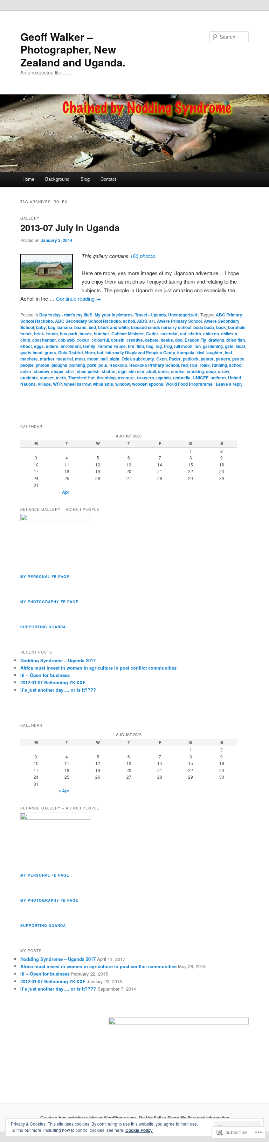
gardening (213, 346)
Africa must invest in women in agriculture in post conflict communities (98, 667)
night (114, 359)
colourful (100, 340)
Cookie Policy (139, 1130)
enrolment (71, 346)
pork (91, 365)
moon (92, 359)
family (89, 346)
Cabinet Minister (127, 333)
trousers (145, 377)
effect (26, 346)
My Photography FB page (49, 601)
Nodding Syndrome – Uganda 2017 (58, 660)
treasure (126, 377)
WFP (57, 384)
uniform (218, 377)
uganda (163, 377)
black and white (113, 327)
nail (104, 359)
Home (28, 179)
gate (229, 346)
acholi (129, 321)
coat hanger (44, 340)
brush (52, 333)
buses (86, 333)
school (235, 365)
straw (223, 371)
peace (238, 359)
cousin (117, 340)
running (219, 365)
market (47, 359)
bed (92, 327)
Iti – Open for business (45, 675)
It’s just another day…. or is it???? (58, 689)
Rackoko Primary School (154, 365)
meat (80, 359)
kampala (185, 352)
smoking (195, 371)
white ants (103, 384)
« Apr (63, 492)
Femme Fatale (111, 346)
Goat (240, 346)
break (26, 333)
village (44, 384)
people (27, 365)
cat (183, 333)
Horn (90, 352)
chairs (194, 333)
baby (41, 327)
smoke (178, 371)
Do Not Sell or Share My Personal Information (184, 1117)
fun (197, 346)
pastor (207, 359)
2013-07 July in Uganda (69, 227)
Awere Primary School (179, 321)
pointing (77, 365)
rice (194, 365)
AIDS (142, 321)
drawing (216, 340)
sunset (47, 377)
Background (57, 179)
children (229, 333)
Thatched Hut (81, 377)
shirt (70, 371)
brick (39, 333)
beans (80, 327)
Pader (175, 359)
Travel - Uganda (150, 315)
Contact (108, 179)
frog (168, 346)
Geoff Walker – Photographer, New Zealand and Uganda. (72, 49)
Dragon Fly (195, 340)
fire (131, 346)
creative (134, 340)
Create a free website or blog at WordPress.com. (88, 1117)
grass (50, 352)
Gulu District (70, 352)
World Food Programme (189, 384)
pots (102, 365)
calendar (169, 333)
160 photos (142, 255)
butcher (101, 333)
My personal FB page (44, 576)
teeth (61, 377)
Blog (85, 179)
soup (211, 371)
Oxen (161, 359)
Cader (152, 333)
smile (163, 371)
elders (52, 346)
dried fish (235, 340)
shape (57, 371)
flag (149, 346)
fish (140, 346)
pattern (223, 359)
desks (167, 340)
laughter (214, 352)
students (29, 377)
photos (42, 365)
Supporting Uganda (43, 626)
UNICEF (200, 377)
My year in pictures (114, 315)
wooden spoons (147, 384)
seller (26, 371)
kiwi (200, 352)
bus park (68, 333)
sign (122, 371)
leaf (228, 352)
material (64, 359)
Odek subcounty (138, 359)
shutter (109, 371)
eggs (39, 346)
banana (64, 327)
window (122, 384)
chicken (211, 333)
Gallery (30, 218)
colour (83, 340)
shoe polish (88, 371)
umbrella (182, 377)
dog (178, 340)
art (152, 321)
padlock (191, 359)
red (184, 365)
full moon (183, 346)
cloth (25, 340)
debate (152, 340)
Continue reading (78, 298)
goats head (31, 352)
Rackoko (118, 365)
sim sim (136, 371)
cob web (66, 340)
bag (51, 327)
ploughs (59, 365)
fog (159, 346)
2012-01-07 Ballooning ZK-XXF (52, 682)
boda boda (203, 327)
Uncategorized (182, 315)
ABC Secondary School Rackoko (88, 321)
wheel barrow (77, 384)
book (221, 327)
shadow (41, 371)
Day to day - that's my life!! (65, 315)
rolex (205, 365)
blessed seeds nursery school (161, 327)
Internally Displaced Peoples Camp (140, 352)
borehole (237, 327)
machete (29, 359)
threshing (106, 377)
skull (151, 371)
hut (100, 352)
